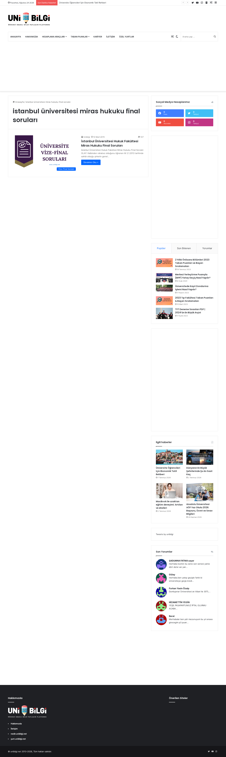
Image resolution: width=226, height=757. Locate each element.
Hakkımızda (31, 36)
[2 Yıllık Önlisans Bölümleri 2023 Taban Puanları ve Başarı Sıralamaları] (164, 262)
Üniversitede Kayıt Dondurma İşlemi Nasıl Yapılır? (191, 288)
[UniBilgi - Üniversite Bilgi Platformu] (29, 19)
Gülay (172, 574)
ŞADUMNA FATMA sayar (181, 560)
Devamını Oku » (90, 162)
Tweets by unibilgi (164, 534)
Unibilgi (86, 137)
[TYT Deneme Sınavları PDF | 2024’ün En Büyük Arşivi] (164, 313)
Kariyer (97, 36)
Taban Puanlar (79, 36)
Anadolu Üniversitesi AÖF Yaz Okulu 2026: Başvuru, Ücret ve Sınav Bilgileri (199, 509)
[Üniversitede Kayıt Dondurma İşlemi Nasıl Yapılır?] (164, 289)
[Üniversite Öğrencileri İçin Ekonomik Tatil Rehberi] (169, 457)
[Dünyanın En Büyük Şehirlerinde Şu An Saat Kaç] (199, 457)
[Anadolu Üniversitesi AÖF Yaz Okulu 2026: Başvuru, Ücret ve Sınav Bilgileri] (199, 492)
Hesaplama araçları (53, 36)
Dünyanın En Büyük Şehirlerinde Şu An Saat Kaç (199, 471)
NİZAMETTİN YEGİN (179, 602)
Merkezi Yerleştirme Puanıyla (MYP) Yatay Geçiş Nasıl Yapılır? (192, 276)
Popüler (161, 248)
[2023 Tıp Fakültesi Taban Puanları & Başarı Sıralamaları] (164, 300)
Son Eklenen (184, 248)
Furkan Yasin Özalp (179, 588)
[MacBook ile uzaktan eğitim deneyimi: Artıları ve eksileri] (169, 490)
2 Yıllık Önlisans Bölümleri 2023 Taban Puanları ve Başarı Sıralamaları (192, 263)
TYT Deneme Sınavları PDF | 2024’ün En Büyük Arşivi (190, 311)
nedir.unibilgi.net (19, 734)
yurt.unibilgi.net (18, 739)
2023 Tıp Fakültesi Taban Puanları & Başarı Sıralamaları (194, 299)
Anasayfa (15, 36)
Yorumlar (207, 248)
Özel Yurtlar (126, 36)
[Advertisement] (113, 66)
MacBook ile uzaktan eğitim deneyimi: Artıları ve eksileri (169, 504)
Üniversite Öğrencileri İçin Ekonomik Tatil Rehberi (82, 2)
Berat (171, 616)
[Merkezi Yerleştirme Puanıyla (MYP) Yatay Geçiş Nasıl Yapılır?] (164, 278)
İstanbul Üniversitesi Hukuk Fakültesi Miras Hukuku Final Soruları (109, 143)
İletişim (110, 36)
